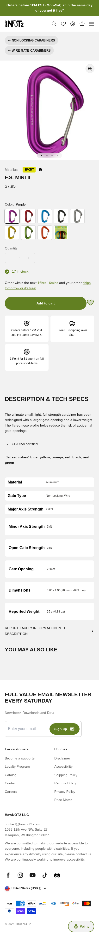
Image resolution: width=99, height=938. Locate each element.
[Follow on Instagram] (20, 875)
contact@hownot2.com (22, 824)
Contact (11, 783)
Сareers (11, 791)
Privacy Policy (64, 791)
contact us (83, 854)
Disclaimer (62, 758)
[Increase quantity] (29, 258)
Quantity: (12, 248)
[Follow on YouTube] (32, 875)
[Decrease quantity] (11, 258)
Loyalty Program (17, 766)
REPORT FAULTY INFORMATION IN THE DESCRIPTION (37, 631)
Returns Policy (65, 783)
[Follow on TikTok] (45, 875)
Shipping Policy (65, 775)
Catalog (11, 775)
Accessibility (63, 766)
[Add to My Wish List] (90, 303)
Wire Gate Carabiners (31, 50)
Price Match (63, 800)
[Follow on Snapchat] (57, 875)
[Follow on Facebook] (8, 875)
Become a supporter (20, 758)
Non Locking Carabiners (33, 40)
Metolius (11, 170)
